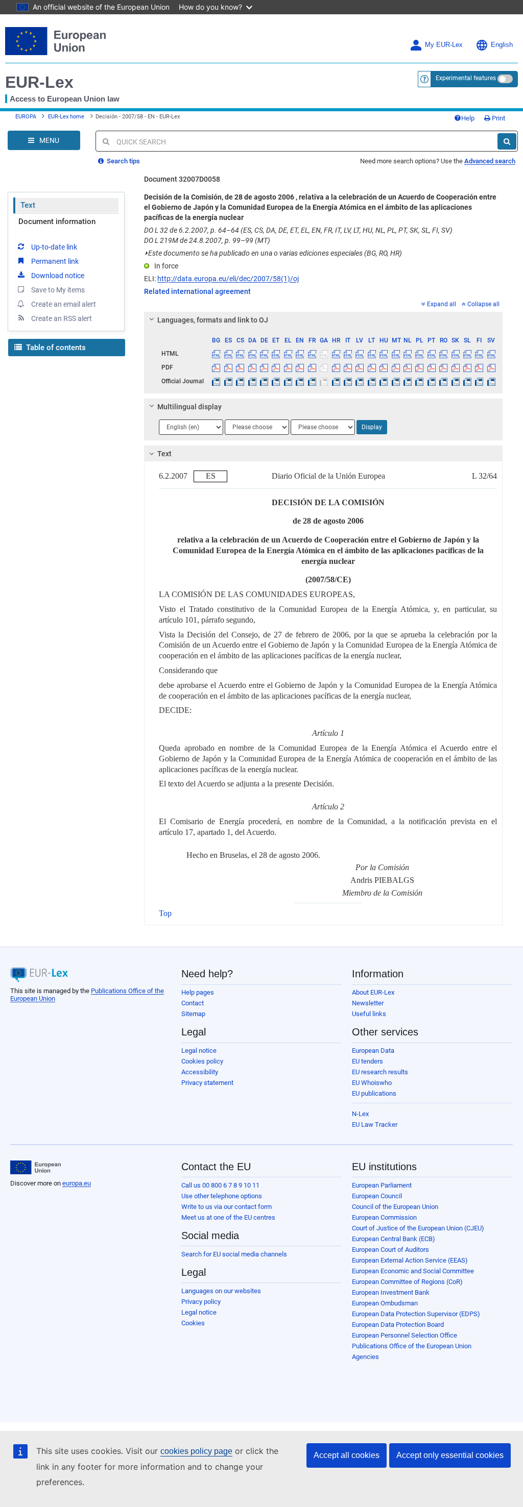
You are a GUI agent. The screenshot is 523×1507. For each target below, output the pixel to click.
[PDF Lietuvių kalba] (371, 367)
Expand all (441, 304)
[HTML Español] (228, 353)
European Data (373, 1050)
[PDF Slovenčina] (455, 367)
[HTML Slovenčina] (455, 353)
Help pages (197, 992)
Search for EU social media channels (234, 1254)
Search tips (122, 161)
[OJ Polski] (419, 381)
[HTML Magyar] (383, 353)
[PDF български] (216, 367)
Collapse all (483, 304)
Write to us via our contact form (226, 1206)
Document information (57, 221)
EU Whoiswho (372, 1082)
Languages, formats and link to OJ (212, 320)
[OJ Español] (228, 381)
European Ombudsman (385, 1303)
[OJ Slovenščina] (467, 381)
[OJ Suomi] (479, 381)
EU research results (380, 1072)
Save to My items (58, 290)
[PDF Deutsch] (264, 367)
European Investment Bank (391, 1292)
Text (27, 205)
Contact (192, 1003)
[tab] (323, 320)
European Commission (384, 1217)
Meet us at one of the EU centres (228, 1217)
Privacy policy (201, 1301)
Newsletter (368, 1003)
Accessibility (199, 1072)
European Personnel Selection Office (404, 1335)
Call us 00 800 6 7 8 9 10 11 (220, 1185)
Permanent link (55, 261)
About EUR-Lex (373, 992)
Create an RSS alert (61, 318)
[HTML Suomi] (479, 353)
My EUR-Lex (444, 44)
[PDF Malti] (395, 367)
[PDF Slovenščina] (467, 367)
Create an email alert (63, 304)
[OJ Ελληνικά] (288, 381)
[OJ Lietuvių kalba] (371, 381)
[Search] (506, 141)
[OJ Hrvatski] (335, 381)
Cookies (193, 1323)
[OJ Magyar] (383, 381)
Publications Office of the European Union (411, 1346)
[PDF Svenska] (491, 367)
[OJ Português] (431, 381)
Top (165, 913)
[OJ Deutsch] (264, 381)
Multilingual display (189, 407)
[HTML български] (216, 353)
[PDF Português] (431, 367)
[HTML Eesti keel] (275, 353)
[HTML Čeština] (240, 353)
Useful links (369, 1014)
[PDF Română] (443, 367)
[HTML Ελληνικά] (288, 353)
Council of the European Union (395, 1206)
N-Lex (360, 1114)
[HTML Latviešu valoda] (359, 353)
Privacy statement (207, 1082)
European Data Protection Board (398, 1324)
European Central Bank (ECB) (393, 1239)
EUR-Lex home (66, 116)
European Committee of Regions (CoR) (407, 1282)
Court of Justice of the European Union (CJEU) (418, 1228)
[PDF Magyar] (383, 367)
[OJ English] (299, 381)
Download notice (57, 275)
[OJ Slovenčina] (455, 381)
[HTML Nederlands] (407, 353)
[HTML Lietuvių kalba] (371, 353)
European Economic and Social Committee (413, 1271)
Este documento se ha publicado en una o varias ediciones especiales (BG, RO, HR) (273, 253)
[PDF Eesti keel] (275, 367)
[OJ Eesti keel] (275, 381)
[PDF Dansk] (251, 367)
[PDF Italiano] (347, 367)
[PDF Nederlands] (407, 367)
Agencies (365, 1357)
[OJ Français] (312, 381)
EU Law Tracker (374, 1124)
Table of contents (55, 347)
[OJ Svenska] (491, 381)
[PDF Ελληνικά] (288, 367)
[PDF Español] (228, 367)
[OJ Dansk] (251, 381)
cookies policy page (196, 1451)
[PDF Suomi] (479, 367)
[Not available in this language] (323, 353)
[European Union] (35, 1167)
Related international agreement (197, 291)
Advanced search (489, 161)
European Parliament (382, 1185)
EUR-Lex (39, 82)
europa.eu (76, 1183)
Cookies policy (202, 1061)
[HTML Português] (431, 353)
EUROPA (25, 116)
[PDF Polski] (419, 367)
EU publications (374, 1093)
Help (467, 118)
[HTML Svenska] (491, 353)
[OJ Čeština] (240, 381)
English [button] (502, 44)
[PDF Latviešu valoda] (359, 367)
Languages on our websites (221, 1291)
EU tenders (367, 1061)
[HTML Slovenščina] (467, 353)
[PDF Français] (312, 367)
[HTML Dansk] (251, 353)
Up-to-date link (54, 247)
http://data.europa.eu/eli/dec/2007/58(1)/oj (228, 279)
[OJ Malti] (395, 381)
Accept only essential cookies (450, 1455)
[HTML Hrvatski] (335, 353)
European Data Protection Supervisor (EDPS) (416, 1314)
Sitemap (193, 1014)
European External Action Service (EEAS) (410, 1260)
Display (372, 427)
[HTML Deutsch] (264, 353)
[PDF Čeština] (240, 367)
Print (497, 118)
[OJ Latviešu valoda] (359, 381)
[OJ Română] (443, 381)
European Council (377, 1196)
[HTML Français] (312, 353)
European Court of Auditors (390, 1249)
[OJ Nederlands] (407, 381)
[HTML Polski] (419, 353)
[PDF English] (299, 367)
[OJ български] (216, 381)
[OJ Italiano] (347, 381)
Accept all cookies (346, 1455)
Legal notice (199, 1050)
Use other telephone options (221, 1196)
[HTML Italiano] (347, 353)
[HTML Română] (443, 353)
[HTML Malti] (395, 353)
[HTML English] (299, 353)
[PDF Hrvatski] (335, 367)
